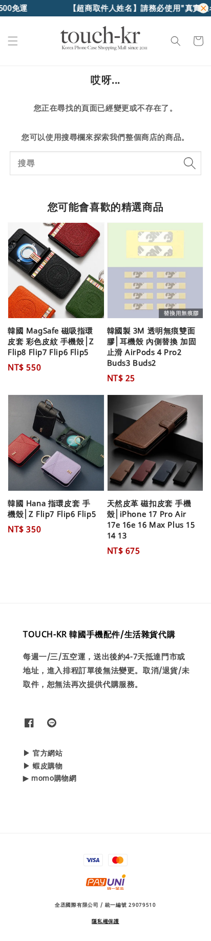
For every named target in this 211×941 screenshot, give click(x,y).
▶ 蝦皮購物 (43, 765)
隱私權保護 (105, 921)
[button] (13, 41)
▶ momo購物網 (49, 778)
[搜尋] (189, 163)
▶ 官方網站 (43, 753)
